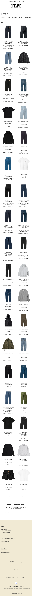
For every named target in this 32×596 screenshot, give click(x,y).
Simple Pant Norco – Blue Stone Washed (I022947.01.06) (8, 174)
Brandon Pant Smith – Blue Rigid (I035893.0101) (23, 42)
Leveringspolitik (11, 591)
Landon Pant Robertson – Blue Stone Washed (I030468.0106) (8, 254)
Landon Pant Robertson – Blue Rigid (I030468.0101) (23, 148)
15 (22, 496)
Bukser (8, 17)
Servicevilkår (26, 588)
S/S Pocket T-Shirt (23, 172)
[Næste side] (27, 497)
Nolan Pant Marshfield (23, 200)
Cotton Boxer (8, 484)
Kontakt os (4, 529)
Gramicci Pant (23, 407)
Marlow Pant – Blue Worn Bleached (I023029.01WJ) (24, 355)
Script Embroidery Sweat (23, 305)
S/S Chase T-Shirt (8, 121)
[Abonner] (27, 513)
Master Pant (8, 200)
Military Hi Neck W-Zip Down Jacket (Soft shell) (24, 68)
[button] (2, 6)
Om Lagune (3, 539)
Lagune (13, 586)
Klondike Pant (23, 252)
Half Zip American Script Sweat (23, 460)
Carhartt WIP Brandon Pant (23, 122)
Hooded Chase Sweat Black (8, 147)
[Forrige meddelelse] (3, 1)
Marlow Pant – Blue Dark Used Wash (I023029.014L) (24, 95)
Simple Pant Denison (23, 329)
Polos (20, 17)
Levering (3, 525)
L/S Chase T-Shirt (8, 459)
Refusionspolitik (20, 586)
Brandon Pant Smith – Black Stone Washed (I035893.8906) (8, 382)
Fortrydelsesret (5, 527)
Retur (2, 526)
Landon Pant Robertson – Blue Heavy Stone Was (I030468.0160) (8, 69)
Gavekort (3, 536)
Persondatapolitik (5, 532)
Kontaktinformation (22, 591)
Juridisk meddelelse (17, 593)
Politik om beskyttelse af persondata (13, 588)
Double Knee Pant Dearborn (8, 95)
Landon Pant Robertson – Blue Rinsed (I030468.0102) (8, 226)
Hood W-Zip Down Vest (8, 329)
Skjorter (14, 17)
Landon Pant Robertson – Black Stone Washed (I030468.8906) (23, 434)
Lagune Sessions (5, 541)
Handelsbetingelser (6, 530)
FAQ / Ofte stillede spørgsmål (8, 538)
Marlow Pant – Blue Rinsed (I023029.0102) (8, 42)
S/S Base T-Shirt (23, 484)
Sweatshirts (27, 17)
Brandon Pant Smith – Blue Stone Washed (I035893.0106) (24, 382)
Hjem (2, 10)
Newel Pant (8, 304)
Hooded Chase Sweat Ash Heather (24, 280)
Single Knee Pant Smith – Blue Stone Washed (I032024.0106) (23, 226)
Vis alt (2, 17)
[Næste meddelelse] (29, 1)
